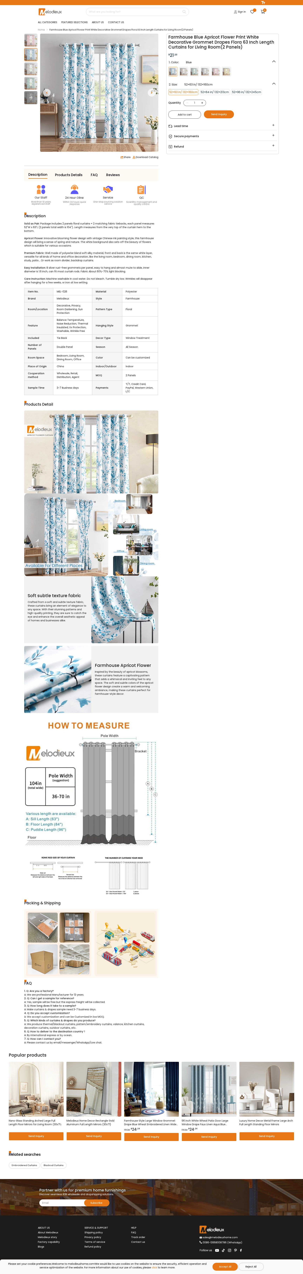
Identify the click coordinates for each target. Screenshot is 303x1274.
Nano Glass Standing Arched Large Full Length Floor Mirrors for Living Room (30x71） (36, 1122)
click (154, 1267)
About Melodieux (48, 1232)
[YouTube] (217, 1250)
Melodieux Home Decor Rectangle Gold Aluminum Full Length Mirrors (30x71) (90, 1122)
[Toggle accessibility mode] (263, 2)
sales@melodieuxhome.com (220, 1237)
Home (41, 29)
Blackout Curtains (53, 1165)
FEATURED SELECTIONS (74, 22)
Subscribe (96, 1203)
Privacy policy (93, 1237)
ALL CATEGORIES (47, 22)
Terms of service (95, 1242)
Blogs (41, 1246)
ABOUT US (98, 22)
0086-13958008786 (214, 1242)
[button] (47, 93)
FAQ (133, 1232)
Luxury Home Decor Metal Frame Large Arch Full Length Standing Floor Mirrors (266, 1122)
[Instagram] (229, 1250)
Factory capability (49, 1242)
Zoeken (184, 12)
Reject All (251, 1266)
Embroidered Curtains (24, 1165)
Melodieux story (47, 1237)
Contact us (138, 1242)
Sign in (241, 11)
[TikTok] (223, 1250)
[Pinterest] (235, 1250)
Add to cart (185, 114)
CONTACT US (116, 22)
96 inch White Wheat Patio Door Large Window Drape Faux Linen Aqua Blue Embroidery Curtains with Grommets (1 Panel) (205, 1122)
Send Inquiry (219, 114)
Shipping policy (94, 1232)
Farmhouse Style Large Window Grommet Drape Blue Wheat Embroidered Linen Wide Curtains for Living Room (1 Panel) (150, 1122)
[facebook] (241, 1250)
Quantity (174, 103)
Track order (138, 1237)
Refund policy (93, 1246)
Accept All (225, 1266)
